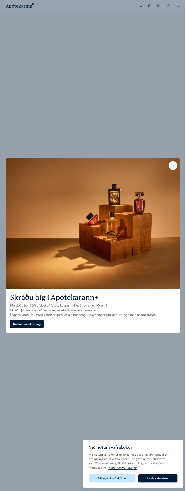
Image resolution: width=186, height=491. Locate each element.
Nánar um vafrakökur (122, 468)
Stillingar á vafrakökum (112, 478)
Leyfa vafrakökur (158, 478)
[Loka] (173, 165)
